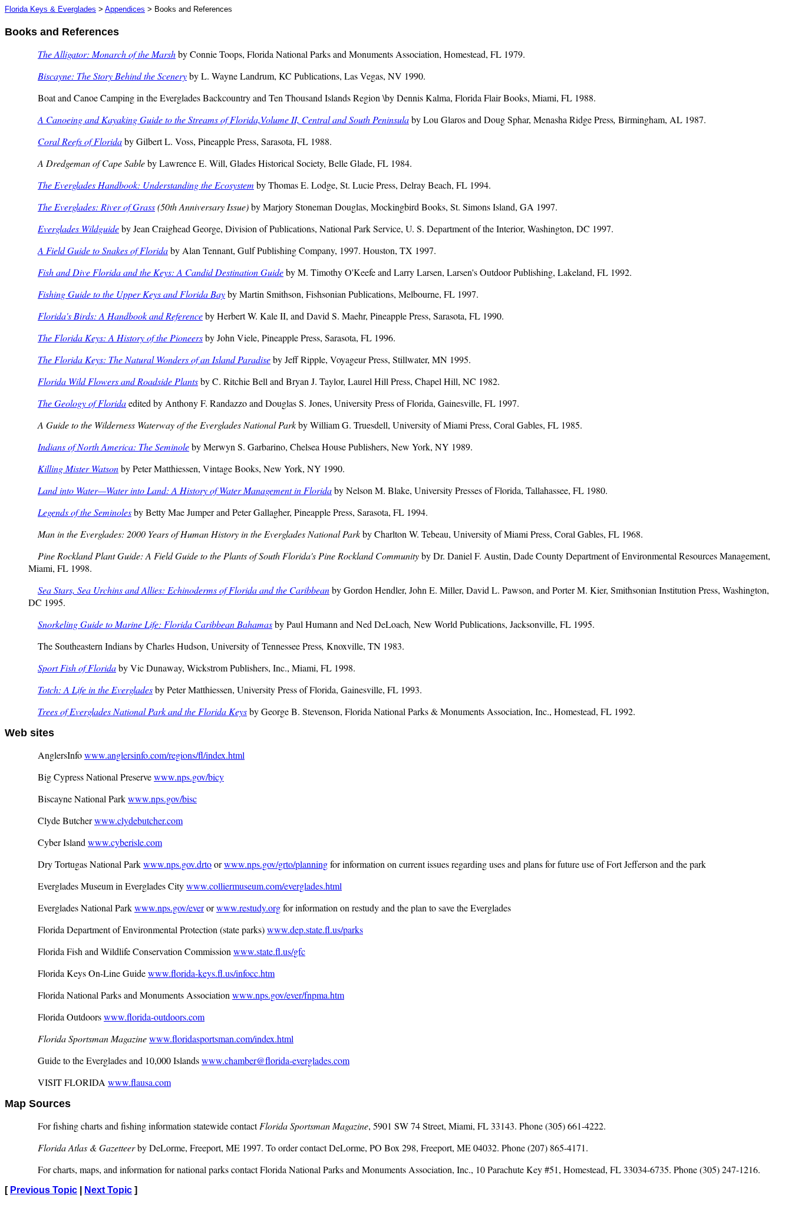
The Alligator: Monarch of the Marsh (107, 54)
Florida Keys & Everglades (50, 9)
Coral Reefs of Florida (80, 141)
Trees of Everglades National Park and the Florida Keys (142, 711)
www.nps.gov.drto (177, 864)
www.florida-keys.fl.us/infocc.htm (211, 973)
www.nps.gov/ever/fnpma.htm (288, 995)
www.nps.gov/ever (169, 907)
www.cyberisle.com (125, 842)
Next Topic (108, 1190)
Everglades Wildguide (78, 228)
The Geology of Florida (82, 403)
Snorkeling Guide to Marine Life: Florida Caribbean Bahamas (155, 624)
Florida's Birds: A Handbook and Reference (120, 316)
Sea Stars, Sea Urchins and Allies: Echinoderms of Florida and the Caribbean (183, 590)
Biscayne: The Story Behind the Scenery (112, 76)
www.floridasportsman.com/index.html (221, 1038)
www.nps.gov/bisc (162, 798)
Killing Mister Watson (78, 468)
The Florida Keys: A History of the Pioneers (120, 337)
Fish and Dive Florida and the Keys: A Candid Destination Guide (160, 272)
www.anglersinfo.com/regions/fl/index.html (164, 755)
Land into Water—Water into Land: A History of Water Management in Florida (185, 490)
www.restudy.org (248, 907)
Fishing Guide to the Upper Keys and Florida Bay (131, 294)
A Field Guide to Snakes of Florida (103, 250)
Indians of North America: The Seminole (113, 446)
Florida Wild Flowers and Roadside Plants (118, 381)
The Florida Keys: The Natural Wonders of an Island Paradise (154, 359)
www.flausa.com (139, 1082)
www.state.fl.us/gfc (269, 951)
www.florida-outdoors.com (154, 1016)
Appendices (125, 9)
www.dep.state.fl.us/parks (315, 929)
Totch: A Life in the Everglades (95, 689)
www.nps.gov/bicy (189, 777)
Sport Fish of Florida (77, 667)
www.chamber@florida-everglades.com (275, 1060)
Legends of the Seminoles (84, 512)
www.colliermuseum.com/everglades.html (264, 886)
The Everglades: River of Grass (96, 206)
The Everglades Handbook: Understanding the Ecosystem (146, 185)
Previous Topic (43, 1190)
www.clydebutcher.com (138, 820)
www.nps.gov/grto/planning (276, 864)
